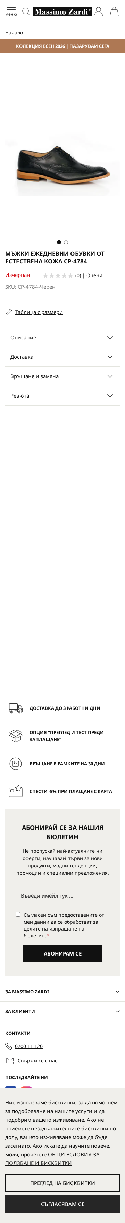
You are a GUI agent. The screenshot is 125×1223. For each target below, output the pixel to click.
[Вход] (98, 12)
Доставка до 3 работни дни (65, 708)
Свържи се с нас (37, 1060)
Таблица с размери (39, 311)
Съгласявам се (62, 1203)
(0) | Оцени (88, 275)
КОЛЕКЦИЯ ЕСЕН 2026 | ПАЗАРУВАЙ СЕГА (62, 46)
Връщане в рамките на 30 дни (67, 764)
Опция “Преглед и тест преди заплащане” (67, 735)
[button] (59, 242)
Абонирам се (63, 953)
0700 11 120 (29, 1046)
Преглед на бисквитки (62, 1183)
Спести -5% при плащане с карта (71, 791)
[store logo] (62, 11)
